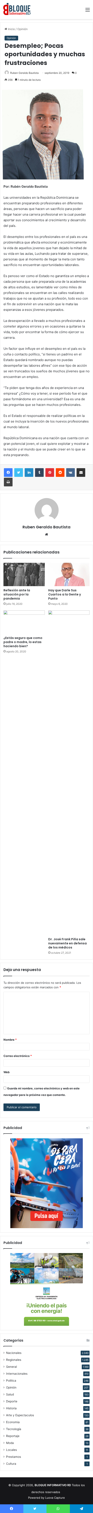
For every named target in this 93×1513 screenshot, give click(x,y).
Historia (11, 1408)
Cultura (11, 1463)
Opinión (22, 29)
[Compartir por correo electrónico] (81, 472)
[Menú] (87, 11)
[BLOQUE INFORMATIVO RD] (17, 9)
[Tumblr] (39, 472)
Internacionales (16, 1373)
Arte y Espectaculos (20, 1415)
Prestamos (13, 1456)
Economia (13, 1422)
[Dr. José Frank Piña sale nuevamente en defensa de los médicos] (69, 772)
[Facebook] (8, 472)
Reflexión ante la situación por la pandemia (16, 594)
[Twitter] (18, 472)
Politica (11, 1380)
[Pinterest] (49, 472)
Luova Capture (55, 1497)
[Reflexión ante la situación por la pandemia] (24, 574)
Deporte (11, 1401)
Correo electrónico (17, 1056)
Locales (11, 1450)
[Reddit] (60, 472)
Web (6, 1072)
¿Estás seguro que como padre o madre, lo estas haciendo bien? (22, 642)
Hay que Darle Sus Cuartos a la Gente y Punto (64, 594)
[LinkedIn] (29, 472)
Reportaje (12, 1436)
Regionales (13, 1359)
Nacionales (13, 1353)
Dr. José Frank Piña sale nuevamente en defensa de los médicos (67, 943)
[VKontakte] (70, 472)
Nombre (10, 1039)
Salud (10, 1394)
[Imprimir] (8, 482)
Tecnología (13, 1429)
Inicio (11, 29)
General (11, 1366)
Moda (10, 1443)
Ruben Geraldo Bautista (24, 72)
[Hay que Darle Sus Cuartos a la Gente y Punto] (69, 574)
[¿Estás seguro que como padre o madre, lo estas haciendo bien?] (24, 622)
